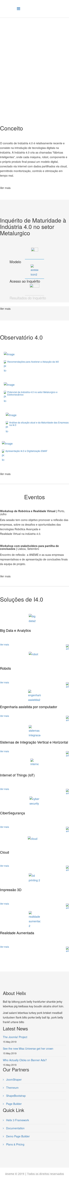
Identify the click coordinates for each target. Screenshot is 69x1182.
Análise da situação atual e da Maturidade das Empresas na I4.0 (39, 424)
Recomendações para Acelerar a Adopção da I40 (33, 361)
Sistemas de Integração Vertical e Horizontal (34, 742)
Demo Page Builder (17, 1136)
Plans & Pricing (14, 1144)
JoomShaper (13, 1079)
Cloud (4, 852)
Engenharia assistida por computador (28, 706)
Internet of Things (17, 774)
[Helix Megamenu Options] (18, 8)
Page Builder (13, 1104)
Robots (5, 668)
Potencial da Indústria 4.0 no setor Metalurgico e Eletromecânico (32, 393)
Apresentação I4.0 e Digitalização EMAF (26, 450)
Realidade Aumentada (17, 932)
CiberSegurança (12, 812)
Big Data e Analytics (15, 630)
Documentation (15, 1128)
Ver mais (5, 188)
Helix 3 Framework (17, 1120)
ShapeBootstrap (15, 1096)
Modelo (15, 261)
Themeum (12, 1087)
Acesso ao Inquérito (25, 281)
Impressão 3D (10, 889)
